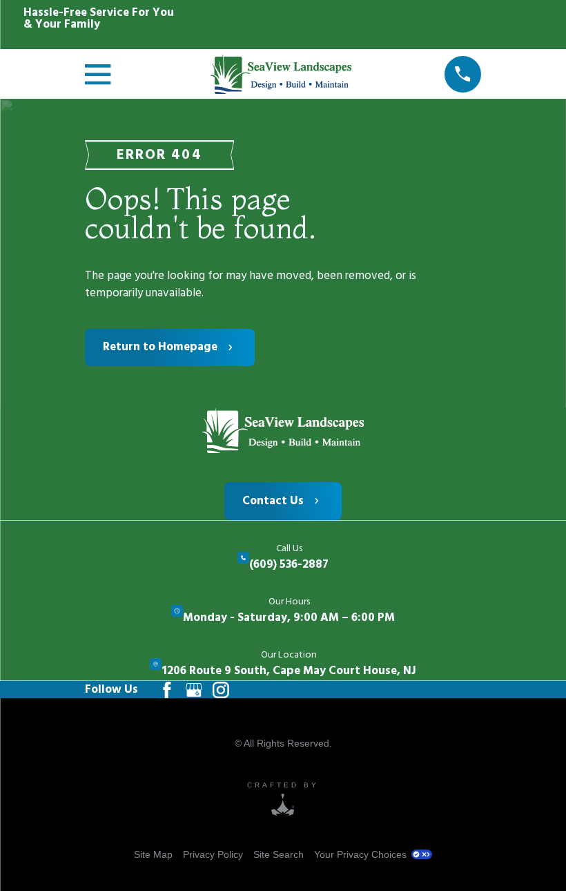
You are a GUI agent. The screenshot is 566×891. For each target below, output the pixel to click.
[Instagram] (221, 690)
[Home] (283, 431)
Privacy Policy (213, 854)
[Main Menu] (101, 74)
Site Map (153, 854)
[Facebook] (167, 690)
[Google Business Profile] (194, 690)
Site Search (278, 854)
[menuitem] (153, 854)
